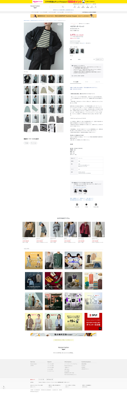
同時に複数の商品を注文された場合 (76, 199)
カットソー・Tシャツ (52, 20)
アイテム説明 (75, 81)
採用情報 (60, 389)
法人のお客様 (66, 371)
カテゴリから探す (50, 367)
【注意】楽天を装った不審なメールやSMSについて (63, 339)
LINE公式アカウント (85, 368)
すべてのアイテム (50, 371)
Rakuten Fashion (27, 20)
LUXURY (32, 365)
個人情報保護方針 (37, 389)
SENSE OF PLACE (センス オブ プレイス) (37, 20)
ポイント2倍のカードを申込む (70, 385)
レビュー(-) (98, 81)
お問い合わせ (66, 369)
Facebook (83, 365)
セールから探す (50, 369)
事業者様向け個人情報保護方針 (46, 389)
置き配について (82, 198)
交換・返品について (90, 198)
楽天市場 (94, 3)
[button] (44, 46)
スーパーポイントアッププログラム (70, 363)
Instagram (83, 367)
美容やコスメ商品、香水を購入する (54, 385)
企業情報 (31, 389)
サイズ (86, 81)
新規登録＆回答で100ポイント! (78, 3)
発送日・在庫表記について (74, 198)
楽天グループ (88, 3)
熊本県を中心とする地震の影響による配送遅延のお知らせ (63, 9)
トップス (46, 20)
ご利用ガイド (66, 367)
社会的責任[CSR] (55, 389)
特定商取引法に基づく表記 (69, 372)
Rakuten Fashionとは (68, 365)
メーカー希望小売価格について (88, 199)
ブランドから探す (50, 363)
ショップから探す (50, 365)
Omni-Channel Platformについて (70, 374)
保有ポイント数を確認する (86, 385)
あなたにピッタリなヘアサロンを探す (36, 385)
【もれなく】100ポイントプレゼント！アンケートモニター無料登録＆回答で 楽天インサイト (54, 382)
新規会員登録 (84, 363)
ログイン (84, 43)
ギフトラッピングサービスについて (79, 187)
